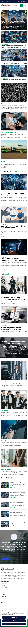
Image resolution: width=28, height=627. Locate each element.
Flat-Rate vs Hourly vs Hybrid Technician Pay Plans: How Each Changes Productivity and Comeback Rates (14, 22)
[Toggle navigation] (25, 5)
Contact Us (8, 1)
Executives (4, 382)
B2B (2, 104)
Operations (5, 441)
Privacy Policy (11, 614)
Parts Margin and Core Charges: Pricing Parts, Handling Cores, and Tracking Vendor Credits (14, 46)
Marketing (4, 411)
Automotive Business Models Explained (15, 63)
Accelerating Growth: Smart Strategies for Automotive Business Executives (11, 329)
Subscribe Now (5, 559)
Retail (3, 590)
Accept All (14, 623)
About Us (2, 1)
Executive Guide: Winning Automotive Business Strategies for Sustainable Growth (13, 300)
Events (3, 161)
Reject (14, 620)
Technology (4, 587)
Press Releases (6, 469)
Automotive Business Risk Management (15, 79)
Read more (3, 204)
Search (21, 5)
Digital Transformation (8, 132)
